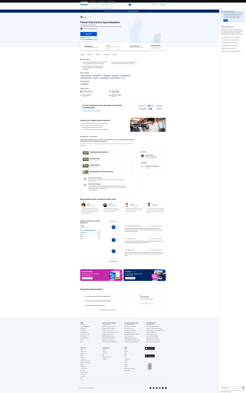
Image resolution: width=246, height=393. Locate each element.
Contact (125, 361)
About (82, 54)
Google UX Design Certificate (108, 334)
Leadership (83, 353)
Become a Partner (84, 372)
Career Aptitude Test (150, 324)
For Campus (83, 370)
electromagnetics (84, 84)
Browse (85, 8)
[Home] (81, 8)
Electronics (96, 78)
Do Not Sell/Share (127, 370)
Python (82, 340)
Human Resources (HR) (85, 334)
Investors (126, 351)
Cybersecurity (83, 328)
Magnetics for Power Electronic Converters (101, 171)
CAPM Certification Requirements (152, 326)
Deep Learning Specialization (129, 332)
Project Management (85, 338)
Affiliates (126, 366)
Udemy (82, 378)
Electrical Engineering (108, 8)
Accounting (83, 324)
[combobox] (113, 4)
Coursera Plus (83, 359)
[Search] (130, 5)
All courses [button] (112, 221)
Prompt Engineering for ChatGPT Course (132, 340)
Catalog (82, 357)
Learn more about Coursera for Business (91, 111)
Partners (104, 351)
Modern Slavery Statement (129, 368)
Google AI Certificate (106, 324)
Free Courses (83, 376)
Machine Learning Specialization (130, 338)
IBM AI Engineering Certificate (108, 336)
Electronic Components (115, 78)
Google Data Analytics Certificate (108, 328)
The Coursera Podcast (106, 357)
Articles (125, 363)
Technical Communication (86, 75)
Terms (125, 353)
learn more (151, 303)
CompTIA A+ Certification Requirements (153, 328)
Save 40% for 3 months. (133, 11)
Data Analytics (83, 330)
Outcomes (89, 54)
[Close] (151, 11)
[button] (97, 5)
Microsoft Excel (83, 336)
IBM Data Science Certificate (107, 340)
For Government (84, 368)
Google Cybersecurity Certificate (108, 326)
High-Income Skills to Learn (151, 334)
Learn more (96, 39)
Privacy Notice (236, 17)
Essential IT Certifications (151, 332)
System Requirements (104, 78)
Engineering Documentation (86, 78)
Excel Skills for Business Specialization (131, 334)
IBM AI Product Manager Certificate (109, 338)
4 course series (88, 46)
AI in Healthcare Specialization (130, 330)
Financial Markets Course (129, 336)
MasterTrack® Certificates (86, 363)
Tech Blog (104, 359)
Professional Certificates (85, 361)
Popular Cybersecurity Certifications (153, 340)
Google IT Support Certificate (108, 330)
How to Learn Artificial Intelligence (152, 336)
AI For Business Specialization (130, 326)
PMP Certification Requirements (152, 338)
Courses (98, 54)
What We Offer (83, 351)
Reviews (114, 54)
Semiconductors (115, 75)
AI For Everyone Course (128, 328)
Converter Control (95, 165)
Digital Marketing (84, 332)
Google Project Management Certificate (110, 332)
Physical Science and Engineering (95, 8)
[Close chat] (244, 8)
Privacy (125, 355)
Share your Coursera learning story (153, 341)
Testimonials (106, 54)
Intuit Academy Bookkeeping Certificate (110, 341)
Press (125, 349)
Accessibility (126, 359)
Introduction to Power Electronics (99, 152)
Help (125, 357)
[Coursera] (84, 5)
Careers (82, 355)
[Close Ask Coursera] (153, 4)
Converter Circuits (95, 158)
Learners (104, 349)
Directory (126, 364)
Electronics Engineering (125, 75)
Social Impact (83, 374)
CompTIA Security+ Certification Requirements (155, 330)
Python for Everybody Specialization (131, 341)
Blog (103, 355)
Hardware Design (107, 75)
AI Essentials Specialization (129, 324)
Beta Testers (104, 353)
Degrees (82, 364)
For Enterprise (83, 366)
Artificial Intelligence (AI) (85, 326)
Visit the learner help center (146, 299)
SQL (81, 341)
